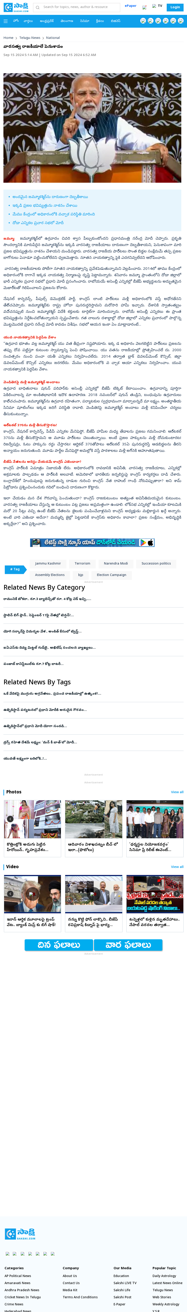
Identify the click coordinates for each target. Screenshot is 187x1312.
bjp (80, 575)
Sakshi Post (122, 1298)
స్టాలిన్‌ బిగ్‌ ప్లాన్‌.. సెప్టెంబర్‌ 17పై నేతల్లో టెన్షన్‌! (90, 615)
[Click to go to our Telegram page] (45, 1253)
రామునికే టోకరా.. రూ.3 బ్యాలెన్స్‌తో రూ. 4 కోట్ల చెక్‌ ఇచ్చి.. (88, 599)
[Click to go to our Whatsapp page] (150, 21)
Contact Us (71, 1283)
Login (175, 7)
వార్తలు (28, 21)
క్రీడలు (100, 21)
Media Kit (70, 1290)
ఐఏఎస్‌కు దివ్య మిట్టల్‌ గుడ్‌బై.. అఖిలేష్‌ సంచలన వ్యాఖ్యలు (90, 648)
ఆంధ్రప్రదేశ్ (47, 21)
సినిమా (84, 21)
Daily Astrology (164, 1276)
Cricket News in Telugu (23, 1298)
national (53, 38)
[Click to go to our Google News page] (181, 21)
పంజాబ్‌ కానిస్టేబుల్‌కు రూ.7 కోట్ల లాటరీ (90, 664)
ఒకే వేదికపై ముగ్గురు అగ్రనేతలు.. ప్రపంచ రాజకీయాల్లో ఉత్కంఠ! (90, 694)
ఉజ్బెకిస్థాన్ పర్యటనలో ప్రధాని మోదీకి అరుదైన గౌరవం (85, 710)
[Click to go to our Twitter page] (158, 21)
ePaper (130, 6)
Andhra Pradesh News (22, 1290)
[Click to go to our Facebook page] (143, 21)
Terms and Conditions (80, 1298)
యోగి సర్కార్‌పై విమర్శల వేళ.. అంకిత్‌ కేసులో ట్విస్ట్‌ (91, 631)
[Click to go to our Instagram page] (166, 21)
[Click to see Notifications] (144, 7)
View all (177, 792)
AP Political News (18, 1276)
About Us (70, 1276)
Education (121, 1276)
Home (8, 38)
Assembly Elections (50, 575)
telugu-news (29, 38)
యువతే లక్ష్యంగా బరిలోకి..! (89, 759)
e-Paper (119, 1305)
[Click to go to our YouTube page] (173, 21)
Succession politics (156, 564)
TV (159, 6)
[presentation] (10, 819)
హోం (16, 21)
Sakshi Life (122, 1290)
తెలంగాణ (67, 21)
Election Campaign (111, 575)
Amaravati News (17, 1283)
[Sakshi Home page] (16, 7)
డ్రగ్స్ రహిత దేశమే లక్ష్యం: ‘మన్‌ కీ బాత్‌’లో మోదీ (88, 742)
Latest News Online (167, 1283)
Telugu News (163, 1290)
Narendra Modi (116, 564)
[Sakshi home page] (20, 1234)
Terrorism (82, 564)
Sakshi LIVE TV (125, 1283)
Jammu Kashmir (48, 564)
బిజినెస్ (115, 21)
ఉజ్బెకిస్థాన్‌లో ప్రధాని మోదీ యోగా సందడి (91, 726)
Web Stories (162, 1298)
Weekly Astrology (166, 1305)
